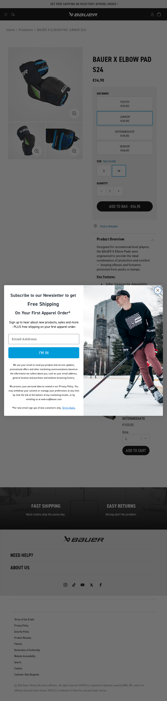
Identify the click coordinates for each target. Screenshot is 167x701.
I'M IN (44, 352)
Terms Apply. (69, 407)
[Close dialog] (157, 290)
